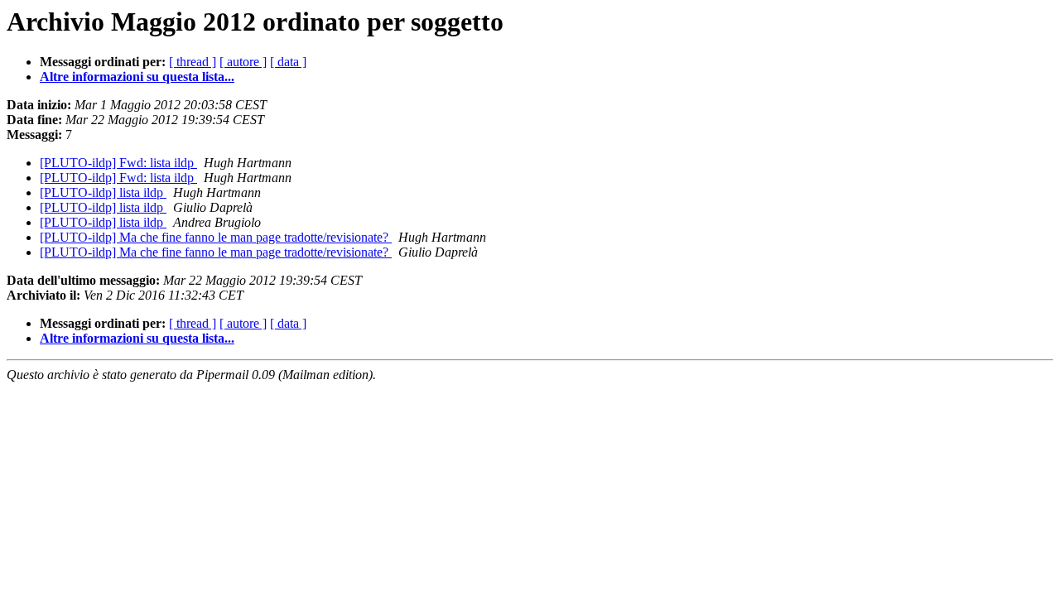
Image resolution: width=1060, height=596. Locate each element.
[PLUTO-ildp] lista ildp (103, 192)
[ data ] (288, 62)
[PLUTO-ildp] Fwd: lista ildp (118, 163)
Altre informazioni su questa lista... (137, 77)
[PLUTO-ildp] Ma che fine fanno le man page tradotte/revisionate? (216, 237)
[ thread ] (192, 62)
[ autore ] (243, 62)
